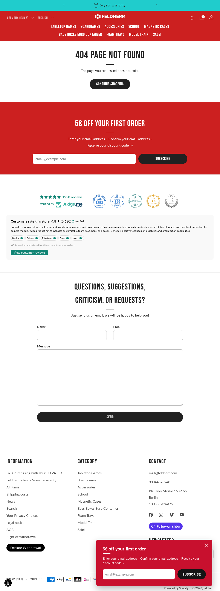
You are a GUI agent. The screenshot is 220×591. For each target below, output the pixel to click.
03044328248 (159, 482)
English (43, 18)
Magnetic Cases (156, 26)
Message (43, 346)
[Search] (191, 18)
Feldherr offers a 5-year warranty (31, 480)
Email (117, 327)
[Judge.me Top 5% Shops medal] (171, 201)
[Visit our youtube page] (182, 515)
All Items (13, 487)
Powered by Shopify (176, 588)
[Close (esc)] (206, 545)
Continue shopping (110, 84)
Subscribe (191, 574)
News (10, 501)
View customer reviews (29, 252)
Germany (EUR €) (17, 18)
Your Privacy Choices (22, 515)
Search (11, 508)
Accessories (114, 26)
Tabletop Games (63, 26)
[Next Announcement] (156, 5)
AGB (10, 529)
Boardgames (90, 26)
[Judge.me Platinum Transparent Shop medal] (135, 201)
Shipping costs (17, 494)
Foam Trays (116, 34)
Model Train (139, 34)
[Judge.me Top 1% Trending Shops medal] (153, 201)
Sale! (157, 34)
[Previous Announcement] (63, 5)
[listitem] (110, 5)
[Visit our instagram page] (161, 515)
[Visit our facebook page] (151, 515)
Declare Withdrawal (25, 548)
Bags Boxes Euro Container (98, 508)
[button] (8, 583)
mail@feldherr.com (163, 473)
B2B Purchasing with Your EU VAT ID (34, 473)
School (134, 26)
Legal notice (15, 522)
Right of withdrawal (21, 537)
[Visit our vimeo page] (171, 515)
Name (41, 327)
